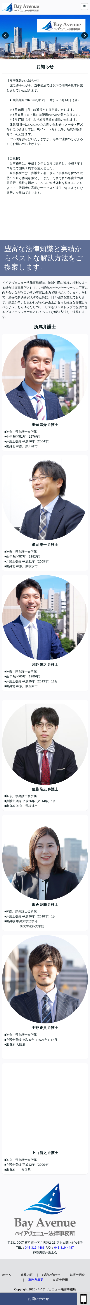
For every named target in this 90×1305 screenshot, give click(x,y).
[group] (45, 37)
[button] (43, 54)
